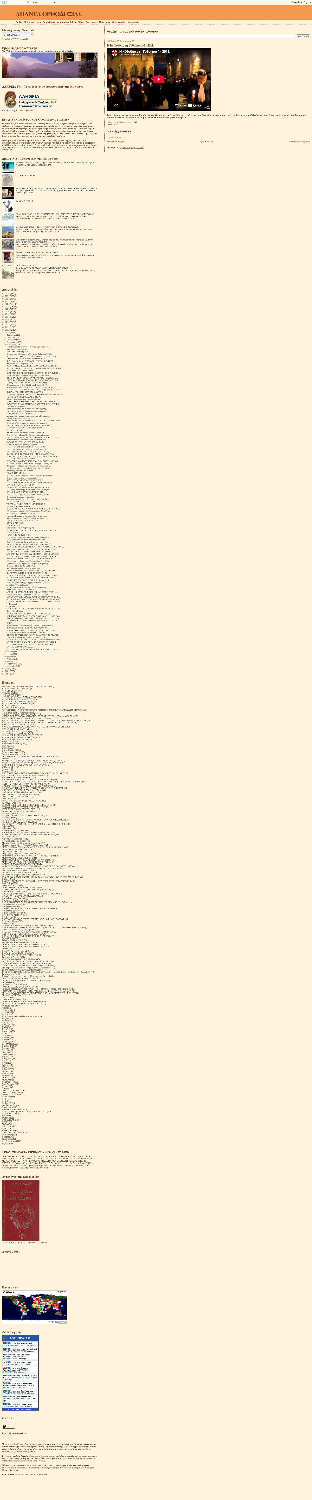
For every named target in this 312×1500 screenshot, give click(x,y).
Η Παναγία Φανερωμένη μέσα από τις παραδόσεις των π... (29, 518)
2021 (7, 307)
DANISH (6, 1037)
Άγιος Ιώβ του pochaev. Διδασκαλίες (18, 701)
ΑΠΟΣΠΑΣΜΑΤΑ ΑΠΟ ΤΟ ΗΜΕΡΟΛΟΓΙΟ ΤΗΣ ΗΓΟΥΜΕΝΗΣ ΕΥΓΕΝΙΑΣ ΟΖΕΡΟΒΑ (38, 722)
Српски (5, 1137)
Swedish (6, 1118)
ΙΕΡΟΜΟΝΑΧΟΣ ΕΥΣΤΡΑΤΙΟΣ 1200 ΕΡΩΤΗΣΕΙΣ (23, 807)
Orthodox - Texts (9, 1092)
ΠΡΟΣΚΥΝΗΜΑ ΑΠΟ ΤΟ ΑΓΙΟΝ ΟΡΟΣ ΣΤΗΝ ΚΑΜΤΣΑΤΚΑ (27, 932)
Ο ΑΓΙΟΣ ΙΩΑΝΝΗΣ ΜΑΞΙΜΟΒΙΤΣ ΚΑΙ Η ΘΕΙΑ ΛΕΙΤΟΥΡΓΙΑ (30, 454)
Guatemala (7, 1054)
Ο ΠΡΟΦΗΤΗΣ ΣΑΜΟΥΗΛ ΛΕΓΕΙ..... (20, 413)
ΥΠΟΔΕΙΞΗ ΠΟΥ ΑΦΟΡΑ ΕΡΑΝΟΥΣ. (21, 459)
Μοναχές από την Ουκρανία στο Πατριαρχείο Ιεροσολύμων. (29, 475)
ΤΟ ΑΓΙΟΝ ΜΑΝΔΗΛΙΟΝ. (16, 473)
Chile (4, 1027)
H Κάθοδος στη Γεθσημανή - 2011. (130, 45)
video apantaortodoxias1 (13, 1133)
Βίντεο (115, 124)
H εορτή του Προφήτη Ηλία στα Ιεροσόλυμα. (23, 568)
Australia (6, 1012)
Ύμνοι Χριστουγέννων (11, 999)
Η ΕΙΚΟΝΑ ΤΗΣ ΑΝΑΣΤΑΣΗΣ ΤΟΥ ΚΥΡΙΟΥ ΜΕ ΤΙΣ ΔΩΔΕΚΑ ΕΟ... (32, 378)
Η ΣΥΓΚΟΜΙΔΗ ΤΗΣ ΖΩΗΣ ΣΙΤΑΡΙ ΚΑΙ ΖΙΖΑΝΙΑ (22, 790)
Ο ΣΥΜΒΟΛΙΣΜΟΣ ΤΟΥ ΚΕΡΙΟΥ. (19, 371)
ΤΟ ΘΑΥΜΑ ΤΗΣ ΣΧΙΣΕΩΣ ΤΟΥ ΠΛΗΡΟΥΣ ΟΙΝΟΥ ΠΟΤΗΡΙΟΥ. (32, 621)
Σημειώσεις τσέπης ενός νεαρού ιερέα (18, 942)
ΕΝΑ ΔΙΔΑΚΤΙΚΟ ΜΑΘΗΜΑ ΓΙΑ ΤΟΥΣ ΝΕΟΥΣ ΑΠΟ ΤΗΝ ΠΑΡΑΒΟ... (33, 404)
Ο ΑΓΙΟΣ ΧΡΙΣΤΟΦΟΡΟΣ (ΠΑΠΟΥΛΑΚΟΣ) (20, 864)
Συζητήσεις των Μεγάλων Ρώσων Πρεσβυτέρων (22, 970)
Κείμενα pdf (7, 828)
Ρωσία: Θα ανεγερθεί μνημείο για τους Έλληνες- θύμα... (28, 468)
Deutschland (7, 1040)
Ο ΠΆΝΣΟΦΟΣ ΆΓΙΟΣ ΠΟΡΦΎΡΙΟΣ (17, 873)
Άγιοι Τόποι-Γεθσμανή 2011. (17, 352)
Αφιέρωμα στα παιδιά (11, 744)
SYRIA (5, 1122)
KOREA (5, 1075)
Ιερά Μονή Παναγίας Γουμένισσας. (19, 471)
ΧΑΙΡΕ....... (10, 623)
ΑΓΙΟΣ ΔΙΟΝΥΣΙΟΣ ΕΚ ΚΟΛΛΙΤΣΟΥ (17, 699)
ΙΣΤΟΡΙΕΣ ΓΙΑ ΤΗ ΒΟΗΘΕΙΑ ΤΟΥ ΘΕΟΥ (19, 809)
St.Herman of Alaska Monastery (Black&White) (24, 428)
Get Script (10, 1409)
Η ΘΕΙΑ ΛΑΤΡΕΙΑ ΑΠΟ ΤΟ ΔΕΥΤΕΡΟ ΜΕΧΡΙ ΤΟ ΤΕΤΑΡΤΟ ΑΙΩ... (32, 549)
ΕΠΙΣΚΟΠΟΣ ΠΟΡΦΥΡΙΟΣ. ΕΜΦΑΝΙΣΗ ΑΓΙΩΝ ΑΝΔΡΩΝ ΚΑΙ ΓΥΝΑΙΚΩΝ (33, 773)
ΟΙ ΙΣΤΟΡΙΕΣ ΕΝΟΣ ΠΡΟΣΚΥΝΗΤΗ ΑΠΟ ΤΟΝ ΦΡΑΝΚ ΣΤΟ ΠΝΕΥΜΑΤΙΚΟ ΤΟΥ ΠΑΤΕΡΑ (40, 877)
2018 (7, 314)
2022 (7, 304)
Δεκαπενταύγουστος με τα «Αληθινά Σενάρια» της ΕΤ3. (28, 494)
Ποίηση (5, 923)
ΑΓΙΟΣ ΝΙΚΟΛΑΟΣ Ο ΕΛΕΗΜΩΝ (16, 703)
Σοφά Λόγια (7, 949)
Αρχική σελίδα (206, 141)
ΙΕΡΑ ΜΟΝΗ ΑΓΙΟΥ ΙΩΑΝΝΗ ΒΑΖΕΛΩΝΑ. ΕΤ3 (24, 492)
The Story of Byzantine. (15, 406)
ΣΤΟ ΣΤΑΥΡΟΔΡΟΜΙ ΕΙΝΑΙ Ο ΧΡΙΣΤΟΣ (19, 959)
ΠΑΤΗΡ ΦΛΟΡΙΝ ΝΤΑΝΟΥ (13, 915)
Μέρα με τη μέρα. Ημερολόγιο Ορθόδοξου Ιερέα (22, 845)
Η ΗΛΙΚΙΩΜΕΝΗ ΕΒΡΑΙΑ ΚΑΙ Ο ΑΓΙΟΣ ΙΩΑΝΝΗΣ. (25, 432)
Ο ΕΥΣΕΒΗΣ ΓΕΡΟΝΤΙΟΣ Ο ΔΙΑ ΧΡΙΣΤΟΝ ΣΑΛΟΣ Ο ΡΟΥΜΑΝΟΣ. (30, 868)
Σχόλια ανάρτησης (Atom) (132, 147)
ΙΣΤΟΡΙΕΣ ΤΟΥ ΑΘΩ (11, 813)
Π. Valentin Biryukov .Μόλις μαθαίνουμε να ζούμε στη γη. (26, 889)
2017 (7, 317)
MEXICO (6, 1080)
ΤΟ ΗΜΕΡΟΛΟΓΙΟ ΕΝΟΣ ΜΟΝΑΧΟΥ (18, 987)
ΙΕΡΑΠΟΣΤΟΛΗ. (9, 803)
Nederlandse (8, 1082)
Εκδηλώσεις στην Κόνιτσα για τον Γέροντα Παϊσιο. (26, 540)
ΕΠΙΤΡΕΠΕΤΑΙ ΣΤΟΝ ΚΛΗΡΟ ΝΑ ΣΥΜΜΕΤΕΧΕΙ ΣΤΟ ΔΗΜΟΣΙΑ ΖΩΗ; (34, 390)
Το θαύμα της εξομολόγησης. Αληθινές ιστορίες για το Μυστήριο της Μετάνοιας (36, 989)
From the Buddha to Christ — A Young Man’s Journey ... (28, 347)
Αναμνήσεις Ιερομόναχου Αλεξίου (16, 712)
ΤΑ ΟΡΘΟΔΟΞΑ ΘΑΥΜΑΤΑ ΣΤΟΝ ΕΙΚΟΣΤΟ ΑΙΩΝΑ (24, 980)
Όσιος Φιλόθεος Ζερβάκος (13, 885)
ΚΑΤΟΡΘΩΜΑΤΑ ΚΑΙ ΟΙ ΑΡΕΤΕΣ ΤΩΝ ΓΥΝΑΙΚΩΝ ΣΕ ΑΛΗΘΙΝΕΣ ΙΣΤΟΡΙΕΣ (34, 824)
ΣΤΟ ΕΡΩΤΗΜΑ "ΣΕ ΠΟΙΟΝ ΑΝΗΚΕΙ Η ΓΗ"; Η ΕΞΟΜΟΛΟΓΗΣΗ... (32, 554)
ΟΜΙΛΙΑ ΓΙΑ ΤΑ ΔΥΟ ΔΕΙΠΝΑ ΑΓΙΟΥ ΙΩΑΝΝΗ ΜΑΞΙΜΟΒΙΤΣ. (29, 425)
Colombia (6, 1031)
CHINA (5, 1029)
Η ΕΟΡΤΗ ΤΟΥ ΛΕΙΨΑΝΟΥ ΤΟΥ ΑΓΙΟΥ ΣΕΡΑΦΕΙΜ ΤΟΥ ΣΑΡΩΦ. (32, 635)
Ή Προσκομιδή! (12, 604)
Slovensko (6, 1116)
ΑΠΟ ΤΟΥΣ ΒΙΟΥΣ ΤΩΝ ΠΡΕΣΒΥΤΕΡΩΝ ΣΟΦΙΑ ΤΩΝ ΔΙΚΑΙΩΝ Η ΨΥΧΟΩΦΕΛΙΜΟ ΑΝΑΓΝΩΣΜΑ (44, 720)
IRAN (4, 1063)
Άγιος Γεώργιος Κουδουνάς (17, 585)
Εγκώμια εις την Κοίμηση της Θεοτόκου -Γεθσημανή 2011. (29, 354)
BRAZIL (5, 1023)
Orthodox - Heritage (11, 1090)
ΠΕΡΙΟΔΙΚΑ (7, 917)
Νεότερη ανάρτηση (115, 141)
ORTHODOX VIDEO (11, 1094)
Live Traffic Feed (20, 1338)
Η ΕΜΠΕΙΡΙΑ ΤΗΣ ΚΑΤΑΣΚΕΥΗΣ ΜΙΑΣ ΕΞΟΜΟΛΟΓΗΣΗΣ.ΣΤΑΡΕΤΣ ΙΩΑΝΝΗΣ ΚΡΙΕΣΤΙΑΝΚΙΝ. (43, 782)
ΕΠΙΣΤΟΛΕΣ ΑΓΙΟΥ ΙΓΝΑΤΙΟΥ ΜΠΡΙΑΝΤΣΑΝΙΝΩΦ (24, 775)
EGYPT (5, 1042)
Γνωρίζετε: (6, 758)
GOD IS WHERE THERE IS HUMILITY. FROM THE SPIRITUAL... (32, 530)
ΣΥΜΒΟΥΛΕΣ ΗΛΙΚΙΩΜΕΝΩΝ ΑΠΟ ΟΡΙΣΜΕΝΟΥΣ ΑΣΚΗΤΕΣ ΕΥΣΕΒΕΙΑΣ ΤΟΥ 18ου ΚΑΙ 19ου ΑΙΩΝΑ (46, 972)
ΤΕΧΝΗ (5, 982)
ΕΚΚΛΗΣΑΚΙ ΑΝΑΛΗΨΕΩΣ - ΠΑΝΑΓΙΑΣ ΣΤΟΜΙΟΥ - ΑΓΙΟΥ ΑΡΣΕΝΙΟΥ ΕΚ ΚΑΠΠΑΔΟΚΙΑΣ (54, 214)
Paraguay (6, 1097)
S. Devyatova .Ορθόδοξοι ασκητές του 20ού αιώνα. (24, 1111)
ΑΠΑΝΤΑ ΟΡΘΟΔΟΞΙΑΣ (49, 13)
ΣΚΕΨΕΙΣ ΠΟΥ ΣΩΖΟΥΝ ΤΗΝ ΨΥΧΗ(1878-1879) (23, 944)
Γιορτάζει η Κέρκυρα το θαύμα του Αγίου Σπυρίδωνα (26, 516)
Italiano (5, 1069)
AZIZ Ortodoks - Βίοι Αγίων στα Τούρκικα (19, 1016)
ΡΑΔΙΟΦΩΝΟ (8, 938)
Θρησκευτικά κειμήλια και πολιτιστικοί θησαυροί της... (27, 409)
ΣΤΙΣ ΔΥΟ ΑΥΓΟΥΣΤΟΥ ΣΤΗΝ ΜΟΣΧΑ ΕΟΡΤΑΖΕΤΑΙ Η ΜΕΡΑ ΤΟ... (33, 616)
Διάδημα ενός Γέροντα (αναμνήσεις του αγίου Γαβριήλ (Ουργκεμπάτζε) (33, 761)
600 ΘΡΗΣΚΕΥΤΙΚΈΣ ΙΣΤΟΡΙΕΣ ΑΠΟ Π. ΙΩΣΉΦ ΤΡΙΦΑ (26, 687)
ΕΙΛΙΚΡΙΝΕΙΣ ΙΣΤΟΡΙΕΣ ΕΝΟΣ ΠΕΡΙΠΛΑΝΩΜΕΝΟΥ (24, 765)
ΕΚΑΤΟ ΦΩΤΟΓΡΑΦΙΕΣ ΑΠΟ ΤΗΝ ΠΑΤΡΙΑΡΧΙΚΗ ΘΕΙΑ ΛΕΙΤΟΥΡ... (33, 380)
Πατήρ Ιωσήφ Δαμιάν (11, 906)
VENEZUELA (8, 1130)
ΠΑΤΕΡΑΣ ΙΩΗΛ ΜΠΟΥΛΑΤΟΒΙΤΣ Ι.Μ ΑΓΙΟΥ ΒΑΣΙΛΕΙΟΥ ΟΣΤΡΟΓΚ (31, 894)
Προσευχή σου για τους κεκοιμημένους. (19, 930)
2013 (7, 327)
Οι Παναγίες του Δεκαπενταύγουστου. (21, 497)
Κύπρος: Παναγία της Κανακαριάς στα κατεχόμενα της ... (28, 542)
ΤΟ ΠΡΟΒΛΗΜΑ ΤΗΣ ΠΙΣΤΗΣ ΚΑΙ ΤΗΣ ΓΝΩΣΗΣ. (26, 504)
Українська (7, 1139)
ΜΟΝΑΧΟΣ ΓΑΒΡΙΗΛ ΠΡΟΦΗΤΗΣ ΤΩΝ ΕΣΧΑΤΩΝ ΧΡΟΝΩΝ (28, 856)
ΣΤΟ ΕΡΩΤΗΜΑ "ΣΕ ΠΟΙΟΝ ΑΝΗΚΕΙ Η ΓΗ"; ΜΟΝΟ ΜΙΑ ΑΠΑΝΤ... (32, 552)
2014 (7, 325)
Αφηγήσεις (6, 741)
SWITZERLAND (9, 1120)
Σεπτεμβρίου (12, 342)
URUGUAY (7, 1126)
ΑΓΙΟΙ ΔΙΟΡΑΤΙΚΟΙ (10, 695)
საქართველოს (9, 1141)
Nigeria (5, 1086)
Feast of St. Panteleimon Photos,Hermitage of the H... (27, 447)
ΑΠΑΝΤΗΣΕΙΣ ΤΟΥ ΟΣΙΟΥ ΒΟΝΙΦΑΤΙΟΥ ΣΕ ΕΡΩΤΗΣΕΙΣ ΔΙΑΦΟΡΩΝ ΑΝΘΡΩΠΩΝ (38, 716)
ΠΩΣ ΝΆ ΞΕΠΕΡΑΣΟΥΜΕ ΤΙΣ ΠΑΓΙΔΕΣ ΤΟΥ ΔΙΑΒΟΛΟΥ (26, 936)
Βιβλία (5, 746)
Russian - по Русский (11, 1109)
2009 (7, 671)
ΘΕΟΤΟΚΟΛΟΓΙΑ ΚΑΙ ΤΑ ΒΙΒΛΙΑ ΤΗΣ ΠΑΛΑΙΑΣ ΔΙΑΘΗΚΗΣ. (30, 644)
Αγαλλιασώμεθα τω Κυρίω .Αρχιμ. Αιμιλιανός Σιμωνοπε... (28, 583)
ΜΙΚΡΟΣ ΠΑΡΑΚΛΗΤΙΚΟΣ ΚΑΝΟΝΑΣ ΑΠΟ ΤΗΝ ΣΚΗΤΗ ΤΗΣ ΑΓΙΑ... (33, 509)
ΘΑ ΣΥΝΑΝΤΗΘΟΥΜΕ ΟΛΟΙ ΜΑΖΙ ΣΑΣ (19, 794)
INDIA (4, 1061)
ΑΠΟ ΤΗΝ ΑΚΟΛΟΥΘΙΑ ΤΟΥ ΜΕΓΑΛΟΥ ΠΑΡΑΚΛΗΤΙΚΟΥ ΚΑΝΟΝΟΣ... (34, 599)
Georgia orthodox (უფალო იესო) (20, 528)
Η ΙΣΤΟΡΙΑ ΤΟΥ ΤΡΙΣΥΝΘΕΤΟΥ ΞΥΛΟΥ (19, 265)
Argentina (6, 1010)
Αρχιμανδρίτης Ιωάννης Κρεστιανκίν (17, 731)
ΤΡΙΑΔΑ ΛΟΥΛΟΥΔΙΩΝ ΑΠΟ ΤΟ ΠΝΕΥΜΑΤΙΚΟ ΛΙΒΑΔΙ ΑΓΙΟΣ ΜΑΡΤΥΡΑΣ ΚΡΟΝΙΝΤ (38, 993)
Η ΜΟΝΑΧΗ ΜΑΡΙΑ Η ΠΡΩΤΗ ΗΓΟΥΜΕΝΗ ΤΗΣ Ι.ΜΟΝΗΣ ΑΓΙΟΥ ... (33, 559)
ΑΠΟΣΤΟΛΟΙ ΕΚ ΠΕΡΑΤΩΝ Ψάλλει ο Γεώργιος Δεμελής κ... (30, 483)
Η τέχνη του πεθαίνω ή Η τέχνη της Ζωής (20, 792)
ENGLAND (7, 1046)
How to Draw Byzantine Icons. (18, 611)
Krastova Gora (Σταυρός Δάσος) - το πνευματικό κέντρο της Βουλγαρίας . (47, 227)
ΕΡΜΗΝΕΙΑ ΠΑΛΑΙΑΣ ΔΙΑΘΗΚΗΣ (16, 777)
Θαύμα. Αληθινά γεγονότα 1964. (16, 796)
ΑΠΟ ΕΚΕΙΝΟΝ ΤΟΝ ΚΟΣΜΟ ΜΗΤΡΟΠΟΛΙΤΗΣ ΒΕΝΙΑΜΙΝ (27, 718)
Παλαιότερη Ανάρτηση (299, 141)
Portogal (6, 1103)
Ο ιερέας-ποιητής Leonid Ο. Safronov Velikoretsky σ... (27, 435)
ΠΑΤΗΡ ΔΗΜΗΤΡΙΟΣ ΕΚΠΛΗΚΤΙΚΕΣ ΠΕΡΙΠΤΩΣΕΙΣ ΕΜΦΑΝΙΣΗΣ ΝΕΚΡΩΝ (35, 902)
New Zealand (8, 1084)
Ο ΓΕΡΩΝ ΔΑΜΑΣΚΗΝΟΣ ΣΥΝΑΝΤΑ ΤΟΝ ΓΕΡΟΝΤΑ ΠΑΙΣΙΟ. (41, 268)
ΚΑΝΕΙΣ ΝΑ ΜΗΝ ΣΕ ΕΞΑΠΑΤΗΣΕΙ (17, 822)
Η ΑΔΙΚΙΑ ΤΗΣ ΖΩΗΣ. (24, 201)
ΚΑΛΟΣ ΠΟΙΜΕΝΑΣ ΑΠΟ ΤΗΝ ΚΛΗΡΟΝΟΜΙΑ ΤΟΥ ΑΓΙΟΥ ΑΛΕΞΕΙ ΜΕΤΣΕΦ (35, 820)
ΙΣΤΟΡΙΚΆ (6, 818)
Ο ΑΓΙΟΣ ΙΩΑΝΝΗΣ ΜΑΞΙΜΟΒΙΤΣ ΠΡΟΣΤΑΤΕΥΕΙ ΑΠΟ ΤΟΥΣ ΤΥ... (33, 437)
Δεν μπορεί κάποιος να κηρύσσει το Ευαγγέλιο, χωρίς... (28, 452)
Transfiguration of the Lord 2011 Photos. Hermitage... (27, 383)
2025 (7, 296)
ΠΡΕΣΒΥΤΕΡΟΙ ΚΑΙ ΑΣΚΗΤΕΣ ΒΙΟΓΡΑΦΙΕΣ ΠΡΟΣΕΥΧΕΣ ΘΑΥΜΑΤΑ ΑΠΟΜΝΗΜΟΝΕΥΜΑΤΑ (42, 928)
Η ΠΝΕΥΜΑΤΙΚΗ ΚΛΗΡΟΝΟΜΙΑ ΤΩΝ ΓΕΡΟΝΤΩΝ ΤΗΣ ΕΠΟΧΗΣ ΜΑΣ (32, 788)
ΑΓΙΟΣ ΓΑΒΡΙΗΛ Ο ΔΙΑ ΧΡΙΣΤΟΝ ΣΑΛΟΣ (19, 697)
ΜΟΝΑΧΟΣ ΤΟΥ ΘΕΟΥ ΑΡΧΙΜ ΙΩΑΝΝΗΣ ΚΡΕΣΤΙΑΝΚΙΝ (26, 862)
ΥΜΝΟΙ (5, 997)
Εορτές (5, 769)
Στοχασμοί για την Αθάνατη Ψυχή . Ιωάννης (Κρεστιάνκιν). (27, 968)
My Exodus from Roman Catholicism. (21, 513)
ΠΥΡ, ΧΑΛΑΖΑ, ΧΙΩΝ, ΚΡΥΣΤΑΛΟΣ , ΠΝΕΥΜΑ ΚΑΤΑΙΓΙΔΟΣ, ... (31, 361)
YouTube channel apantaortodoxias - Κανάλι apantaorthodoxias (37, 51)
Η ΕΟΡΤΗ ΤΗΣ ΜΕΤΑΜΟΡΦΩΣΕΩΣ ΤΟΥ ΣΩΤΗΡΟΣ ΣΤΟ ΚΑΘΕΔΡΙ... (34, 421)
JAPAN (5, 1071)
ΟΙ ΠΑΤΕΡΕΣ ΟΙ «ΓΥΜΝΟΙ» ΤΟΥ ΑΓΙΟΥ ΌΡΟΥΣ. (26, 632)
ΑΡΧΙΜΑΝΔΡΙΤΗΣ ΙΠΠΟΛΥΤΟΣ (15, 729)
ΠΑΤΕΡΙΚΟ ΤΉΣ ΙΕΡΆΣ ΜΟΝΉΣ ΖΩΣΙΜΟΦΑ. (21, 896)
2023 (7, 301)
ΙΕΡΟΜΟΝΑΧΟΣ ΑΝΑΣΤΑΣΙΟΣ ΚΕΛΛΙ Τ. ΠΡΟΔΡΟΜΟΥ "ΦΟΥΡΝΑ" (33, 597)
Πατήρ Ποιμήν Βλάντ (11, 911)
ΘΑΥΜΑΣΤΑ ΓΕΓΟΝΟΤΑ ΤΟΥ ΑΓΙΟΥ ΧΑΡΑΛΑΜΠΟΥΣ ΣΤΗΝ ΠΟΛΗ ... (34, 618)
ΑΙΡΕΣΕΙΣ (6, 706)
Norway (5, 1088)
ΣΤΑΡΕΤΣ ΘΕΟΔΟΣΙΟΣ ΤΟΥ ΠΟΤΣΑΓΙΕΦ (20, 955)
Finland (5, 1052)
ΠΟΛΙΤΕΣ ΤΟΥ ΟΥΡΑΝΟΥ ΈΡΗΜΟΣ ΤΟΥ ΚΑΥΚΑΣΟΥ (25, 925)
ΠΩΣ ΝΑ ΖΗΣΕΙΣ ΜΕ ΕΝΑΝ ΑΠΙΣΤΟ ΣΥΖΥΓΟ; (22, 934)
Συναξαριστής (8, 974)
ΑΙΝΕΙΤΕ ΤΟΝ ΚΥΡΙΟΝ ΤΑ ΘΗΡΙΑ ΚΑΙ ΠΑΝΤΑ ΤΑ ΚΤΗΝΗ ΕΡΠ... (31, 642)
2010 (7, 668)
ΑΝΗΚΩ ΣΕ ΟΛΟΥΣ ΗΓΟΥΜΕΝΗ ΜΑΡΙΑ (19, 714)
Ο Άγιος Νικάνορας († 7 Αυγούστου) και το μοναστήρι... (27, 594)
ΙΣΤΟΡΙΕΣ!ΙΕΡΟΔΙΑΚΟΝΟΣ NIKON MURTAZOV (22, 815)
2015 (7, 322)
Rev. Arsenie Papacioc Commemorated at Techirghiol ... (28, 466)
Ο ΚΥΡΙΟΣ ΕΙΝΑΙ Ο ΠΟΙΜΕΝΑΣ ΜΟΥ (18, 870)
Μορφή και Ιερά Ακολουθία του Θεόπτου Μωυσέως (26, 587)
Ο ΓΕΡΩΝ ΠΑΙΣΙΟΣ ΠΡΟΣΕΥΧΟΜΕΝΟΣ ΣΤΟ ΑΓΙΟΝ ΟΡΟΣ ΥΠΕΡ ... (34, 602)
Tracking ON (29, 1409)
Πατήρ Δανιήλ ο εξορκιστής (14, 900)
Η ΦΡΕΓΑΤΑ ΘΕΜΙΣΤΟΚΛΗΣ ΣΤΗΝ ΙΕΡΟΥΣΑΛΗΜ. (26, 573)
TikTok (5, 1124)
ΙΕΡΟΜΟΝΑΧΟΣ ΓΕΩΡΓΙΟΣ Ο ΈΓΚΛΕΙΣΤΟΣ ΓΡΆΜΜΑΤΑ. (27, 805)
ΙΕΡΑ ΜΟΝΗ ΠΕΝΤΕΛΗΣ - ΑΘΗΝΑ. (20, 485)
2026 (7, 294)
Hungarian (7, 1059)
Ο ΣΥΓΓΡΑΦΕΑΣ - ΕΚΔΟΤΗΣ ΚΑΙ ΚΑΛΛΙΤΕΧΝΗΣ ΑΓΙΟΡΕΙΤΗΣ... (32, 366)
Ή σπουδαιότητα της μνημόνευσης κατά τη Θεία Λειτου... (28, 375)
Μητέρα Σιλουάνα (9, 851)
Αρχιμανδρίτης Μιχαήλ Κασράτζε (16, 733)
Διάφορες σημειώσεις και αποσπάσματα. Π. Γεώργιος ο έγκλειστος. (31, 763)
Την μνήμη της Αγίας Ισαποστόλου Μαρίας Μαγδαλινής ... (28, 537)
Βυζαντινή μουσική (10, 752)
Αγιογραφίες (7, 693)
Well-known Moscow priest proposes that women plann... (28, 423)
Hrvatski (5, 1056)
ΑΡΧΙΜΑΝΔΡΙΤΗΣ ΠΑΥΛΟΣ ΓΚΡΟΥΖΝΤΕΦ (20, 735)
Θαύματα (6, 799)
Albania (5, 1008)
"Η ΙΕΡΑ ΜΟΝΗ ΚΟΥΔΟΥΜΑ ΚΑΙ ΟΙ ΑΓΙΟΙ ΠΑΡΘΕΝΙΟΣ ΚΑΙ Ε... (31, 578)
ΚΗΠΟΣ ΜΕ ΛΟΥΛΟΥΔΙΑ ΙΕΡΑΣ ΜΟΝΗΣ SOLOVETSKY (26, 832)
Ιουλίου (10, 652)
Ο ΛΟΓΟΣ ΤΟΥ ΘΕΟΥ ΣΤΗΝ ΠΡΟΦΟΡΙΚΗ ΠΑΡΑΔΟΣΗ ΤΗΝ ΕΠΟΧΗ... (35, 547)
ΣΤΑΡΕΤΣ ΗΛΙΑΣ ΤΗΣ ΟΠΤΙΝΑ (15, 953)
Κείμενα (5, 826)
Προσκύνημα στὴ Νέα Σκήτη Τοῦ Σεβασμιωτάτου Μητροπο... (30, 625)
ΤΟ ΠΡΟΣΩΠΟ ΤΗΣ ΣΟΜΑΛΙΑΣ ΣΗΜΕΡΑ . (23, 397)
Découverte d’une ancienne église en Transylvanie (26, 440)
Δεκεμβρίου (11, 335)
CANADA (6, 1025)
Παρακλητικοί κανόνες (11, 892)
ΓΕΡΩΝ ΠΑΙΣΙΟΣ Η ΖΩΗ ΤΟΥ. (18, 535)
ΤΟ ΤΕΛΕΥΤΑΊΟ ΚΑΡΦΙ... (26, 175)
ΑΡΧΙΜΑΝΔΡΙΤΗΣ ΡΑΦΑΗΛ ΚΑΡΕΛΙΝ (18, 737)
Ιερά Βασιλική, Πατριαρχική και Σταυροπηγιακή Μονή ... (28, 564)
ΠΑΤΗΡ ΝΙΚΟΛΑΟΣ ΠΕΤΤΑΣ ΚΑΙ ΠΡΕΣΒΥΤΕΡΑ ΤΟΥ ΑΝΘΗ (28, 908)
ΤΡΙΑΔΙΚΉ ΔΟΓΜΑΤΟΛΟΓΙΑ (14, 995)
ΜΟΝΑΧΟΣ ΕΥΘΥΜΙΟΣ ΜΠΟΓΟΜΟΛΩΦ (19, 858)
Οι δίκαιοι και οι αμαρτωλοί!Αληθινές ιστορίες (21, 875)
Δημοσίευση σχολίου (115, 137)
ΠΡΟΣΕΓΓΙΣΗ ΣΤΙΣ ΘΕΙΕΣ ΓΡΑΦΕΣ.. (21, 566)
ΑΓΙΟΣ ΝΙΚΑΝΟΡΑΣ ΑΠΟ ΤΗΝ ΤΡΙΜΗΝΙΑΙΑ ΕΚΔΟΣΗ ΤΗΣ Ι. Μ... (32, 592)
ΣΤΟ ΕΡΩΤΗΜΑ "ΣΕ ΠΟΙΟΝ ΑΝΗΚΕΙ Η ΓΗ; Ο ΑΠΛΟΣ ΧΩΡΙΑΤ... (31, 556)
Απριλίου (10, 659)
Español (5, 1048)
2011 (7, 332)
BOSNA (5, 1021)
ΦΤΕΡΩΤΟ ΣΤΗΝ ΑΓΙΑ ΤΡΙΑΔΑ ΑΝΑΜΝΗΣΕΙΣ (22, 1001)
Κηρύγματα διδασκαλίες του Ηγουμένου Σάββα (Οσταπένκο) (28, 834)
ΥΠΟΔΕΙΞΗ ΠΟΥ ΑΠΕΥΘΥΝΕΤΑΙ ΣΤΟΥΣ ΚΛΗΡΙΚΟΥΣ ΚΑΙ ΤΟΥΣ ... (33, 461)
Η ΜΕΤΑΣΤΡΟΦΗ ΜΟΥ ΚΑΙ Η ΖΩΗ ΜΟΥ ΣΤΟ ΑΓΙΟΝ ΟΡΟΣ (27, 786)
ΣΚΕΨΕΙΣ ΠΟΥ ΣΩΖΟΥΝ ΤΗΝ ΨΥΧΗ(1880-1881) (23, 947)
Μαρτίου (10, 661)
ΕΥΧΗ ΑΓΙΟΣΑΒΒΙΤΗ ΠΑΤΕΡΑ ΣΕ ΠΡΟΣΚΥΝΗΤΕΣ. (37, 253)
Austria (5, 1014)
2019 (7, 312)
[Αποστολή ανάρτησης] (134, 122)
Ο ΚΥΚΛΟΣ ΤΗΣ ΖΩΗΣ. (16, 430)
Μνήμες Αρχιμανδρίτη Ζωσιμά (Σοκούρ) (19, 854)
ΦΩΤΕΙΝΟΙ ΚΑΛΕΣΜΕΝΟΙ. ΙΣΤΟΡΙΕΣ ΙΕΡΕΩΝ (22, 1004)
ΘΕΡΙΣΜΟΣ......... (13, 606)
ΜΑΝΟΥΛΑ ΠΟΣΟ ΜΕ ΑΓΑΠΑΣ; (18, 506)
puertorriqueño (8, 1105)
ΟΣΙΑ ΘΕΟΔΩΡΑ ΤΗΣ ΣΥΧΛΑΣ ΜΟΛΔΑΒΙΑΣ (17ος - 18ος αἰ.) (30, 571)
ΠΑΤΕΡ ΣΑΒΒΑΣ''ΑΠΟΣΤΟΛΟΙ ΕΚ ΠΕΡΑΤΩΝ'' (24, 480)
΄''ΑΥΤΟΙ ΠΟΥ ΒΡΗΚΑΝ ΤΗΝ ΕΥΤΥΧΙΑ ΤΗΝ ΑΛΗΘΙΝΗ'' (28, 580)
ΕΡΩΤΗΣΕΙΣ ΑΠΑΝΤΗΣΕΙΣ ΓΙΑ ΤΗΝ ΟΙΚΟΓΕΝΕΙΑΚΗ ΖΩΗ (27, 780)
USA (4, 1128)
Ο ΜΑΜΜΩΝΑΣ (12, 532)
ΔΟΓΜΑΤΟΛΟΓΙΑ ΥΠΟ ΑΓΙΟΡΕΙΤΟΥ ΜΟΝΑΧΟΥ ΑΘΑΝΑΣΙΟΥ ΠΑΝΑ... (34, 368)
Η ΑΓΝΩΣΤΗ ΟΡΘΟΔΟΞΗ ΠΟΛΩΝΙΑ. (21, 590)
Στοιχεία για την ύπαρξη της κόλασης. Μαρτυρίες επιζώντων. (28, 961)
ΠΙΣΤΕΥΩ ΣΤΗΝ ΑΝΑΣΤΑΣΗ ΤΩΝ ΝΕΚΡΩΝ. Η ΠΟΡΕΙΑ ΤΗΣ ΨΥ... (32, 356)
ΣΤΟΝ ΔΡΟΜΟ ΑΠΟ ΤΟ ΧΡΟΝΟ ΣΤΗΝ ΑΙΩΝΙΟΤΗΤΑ (24, 963)
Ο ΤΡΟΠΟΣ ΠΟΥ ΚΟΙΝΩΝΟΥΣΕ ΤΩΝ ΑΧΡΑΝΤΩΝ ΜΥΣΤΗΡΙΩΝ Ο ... (34, 640)
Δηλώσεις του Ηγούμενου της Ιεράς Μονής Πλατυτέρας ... (28, 416)
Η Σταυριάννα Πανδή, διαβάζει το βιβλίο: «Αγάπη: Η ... (27, 628)
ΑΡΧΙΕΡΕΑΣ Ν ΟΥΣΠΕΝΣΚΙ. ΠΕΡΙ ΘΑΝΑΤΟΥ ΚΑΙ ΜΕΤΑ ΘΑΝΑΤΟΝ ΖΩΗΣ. (34, 727)
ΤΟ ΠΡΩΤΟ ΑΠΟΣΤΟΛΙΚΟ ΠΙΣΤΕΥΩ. (21, 502)
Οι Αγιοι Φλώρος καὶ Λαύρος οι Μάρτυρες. (22, 445)
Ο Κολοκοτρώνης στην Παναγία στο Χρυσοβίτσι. (25, 478)
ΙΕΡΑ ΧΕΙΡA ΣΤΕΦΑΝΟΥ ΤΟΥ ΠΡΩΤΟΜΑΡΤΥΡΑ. (26, 637)
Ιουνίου (10, 654)
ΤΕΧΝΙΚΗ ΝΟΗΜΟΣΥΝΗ (13, 985)
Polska (5, 1101)
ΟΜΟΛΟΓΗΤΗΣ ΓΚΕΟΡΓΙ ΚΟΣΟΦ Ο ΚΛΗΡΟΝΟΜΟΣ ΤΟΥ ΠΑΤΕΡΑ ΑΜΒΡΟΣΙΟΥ (37, 881)
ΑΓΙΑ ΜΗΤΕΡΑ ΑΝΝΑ (11, 691)
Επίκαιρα (6, 771)
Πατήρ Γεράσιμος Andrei (13, 898)
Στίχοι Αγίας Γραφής (11, 957)
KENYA (5, 1073)
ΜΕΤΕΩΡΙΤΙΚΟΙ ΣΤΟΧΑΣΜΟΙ (14, 849)
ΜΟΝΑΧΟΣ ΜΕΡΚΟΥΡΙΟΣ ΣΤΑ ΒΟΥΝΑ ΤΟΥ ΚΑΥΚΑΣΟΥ (26, 860)
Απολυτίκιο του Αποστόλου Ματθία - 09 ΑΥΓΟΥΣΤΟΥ (27, 544)
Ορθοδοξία (7, 883)
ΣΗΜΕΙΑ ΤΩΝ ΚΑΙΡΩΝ (12, 940)
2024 (7, 299)
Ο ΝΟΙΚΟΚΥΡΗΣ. (13, 525)
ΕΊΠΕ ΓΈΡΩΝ (8, 767)
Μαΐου (9, 656)
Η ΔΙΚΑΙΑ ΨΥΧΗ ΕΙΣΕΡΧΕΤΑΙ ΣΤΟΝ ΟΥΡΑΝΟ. (24, 392)
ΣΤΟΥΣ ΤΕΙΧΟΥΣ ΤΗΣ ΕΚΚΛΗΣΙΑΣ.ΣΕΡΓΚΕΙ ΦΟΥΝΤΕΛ (26, 966)
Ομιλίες (5, 879)
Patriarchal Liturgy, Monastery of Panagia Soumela (26, 449)
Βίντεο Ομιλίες (8, 750)
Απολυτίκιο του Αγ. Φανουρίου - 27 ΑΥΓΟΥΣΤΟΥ (25, 359)
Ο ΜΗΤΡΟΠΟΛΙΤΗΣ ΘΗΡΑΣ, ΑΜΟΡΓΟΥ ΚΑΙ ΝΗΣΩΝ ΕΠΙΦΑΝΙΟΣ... (33, 649)
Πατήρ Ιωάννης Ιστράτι (12, 904)
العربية (4, 1143)
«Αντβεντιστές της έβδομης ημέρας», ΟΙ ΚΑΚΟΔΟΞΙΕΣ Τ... (29, 487)
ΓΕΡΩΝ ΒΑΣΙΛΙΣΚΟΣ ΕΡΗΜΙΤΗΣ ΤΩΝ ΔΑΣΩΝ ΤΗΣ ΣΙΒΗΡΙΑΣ (29, 756)
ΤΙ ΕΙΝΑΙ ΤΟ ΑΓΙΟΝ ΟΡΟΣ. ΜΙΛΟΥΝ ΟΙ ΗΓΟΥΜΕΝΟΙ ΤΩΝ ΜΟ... (32, 575)
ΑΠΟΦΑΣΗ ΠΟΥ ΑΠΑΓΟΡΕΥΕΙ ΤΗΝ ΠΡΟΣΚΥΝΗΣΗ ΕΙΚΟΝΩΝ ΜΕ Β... (34, 394)
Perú (4, 1099)
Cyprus (5, 1033)
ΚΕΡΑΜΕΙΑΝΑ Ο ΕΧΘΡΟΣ (13, 830)
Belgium (5, 1018)
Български (7, 1135)
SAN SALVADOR (9, 1114)
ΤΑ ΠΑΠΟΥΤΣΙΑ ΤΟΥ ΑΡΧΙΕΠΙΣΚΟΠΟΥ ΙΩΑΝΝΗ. (26, 442)
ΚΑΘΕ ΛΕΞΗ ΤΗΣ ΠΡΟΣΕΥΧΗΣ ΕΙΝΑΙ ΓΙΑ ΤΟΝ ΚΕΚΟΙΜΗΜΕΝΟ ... (33, 373)
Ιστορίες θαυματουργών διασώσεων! (18, 811)
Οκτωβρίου (11, 340)
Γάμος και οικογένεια (11, 754)
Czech (5, 1035)
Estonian (6, 1050)
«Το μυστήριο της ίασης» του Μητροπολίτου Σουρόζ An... (28, 490)
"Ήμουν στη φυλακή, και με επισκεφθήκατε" (23, 399)
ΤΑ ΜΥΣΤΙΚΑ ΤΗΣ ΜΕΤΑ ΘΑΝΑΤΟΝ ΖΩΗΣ (20, 978)
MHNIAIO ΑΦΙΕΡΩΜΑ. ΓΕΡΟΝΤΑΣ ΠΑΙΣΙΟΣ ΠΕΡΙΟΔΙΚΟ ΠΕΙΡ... (32, 630)
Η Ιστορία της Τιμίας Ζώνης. (17, 349)
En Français (7, 1044)
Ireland (5, 1065)
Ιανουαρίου (11, 666)
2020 (7, 309)
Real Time (19, 1409)
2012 (7, 330)
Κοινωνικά (6, 837)
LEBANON (7, 1078)
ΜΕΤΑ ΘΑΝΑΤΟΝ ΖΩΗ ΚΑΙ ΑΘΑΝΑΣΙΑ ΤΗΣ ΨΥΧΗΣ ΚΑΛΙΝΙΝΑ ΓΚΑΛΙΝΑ (33, 847)
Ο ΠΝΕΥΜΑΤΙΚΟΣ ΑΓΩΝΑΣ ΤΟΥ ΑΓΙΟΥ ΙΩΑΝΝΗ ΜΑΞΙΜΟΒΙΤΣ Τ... (33, 456)
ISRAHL (5, 1067)
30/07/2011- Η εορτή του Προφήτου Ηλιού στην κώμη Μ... (29, 613)
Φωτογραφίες (8, 1006)
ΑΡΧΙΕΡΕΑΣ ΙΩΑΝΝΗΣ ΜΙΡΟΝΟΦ (17, 725)
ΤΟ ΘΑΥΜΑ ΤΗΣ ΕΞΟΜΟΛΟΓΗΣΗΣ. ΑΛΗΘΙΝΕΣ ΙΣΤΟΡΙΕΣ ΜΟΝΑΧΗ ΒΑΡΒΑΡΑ (36, 991)
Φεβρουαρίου (12, 664)
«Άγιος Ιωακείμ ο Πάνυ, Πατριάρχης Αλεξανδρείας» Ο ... (28, 411)
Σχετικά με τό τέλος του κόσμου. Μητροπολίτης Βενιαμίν (26, 976)
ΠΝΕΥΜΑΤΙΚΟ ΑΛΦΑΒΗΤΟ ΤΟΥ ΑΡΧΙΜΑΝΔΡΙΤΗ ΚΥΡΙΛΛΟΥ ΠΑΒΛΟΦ (33, 919)
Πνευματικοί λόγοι (10, 921)
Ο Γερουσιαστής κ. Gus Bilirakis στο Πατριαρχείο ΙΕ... (27, 385)
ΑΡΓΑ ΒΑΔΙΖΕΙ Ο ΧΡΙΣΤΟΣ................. (21, 647)
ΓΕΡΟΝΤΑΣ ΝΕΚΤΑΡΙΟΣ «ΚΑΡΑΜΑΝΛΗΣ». (23, 521)
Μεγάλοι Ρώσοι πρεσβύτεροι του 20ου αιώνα (21, 843)
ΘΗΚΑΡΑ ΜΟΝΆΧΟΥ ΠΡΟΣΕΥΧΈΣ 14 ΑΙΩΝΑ (22, 801)
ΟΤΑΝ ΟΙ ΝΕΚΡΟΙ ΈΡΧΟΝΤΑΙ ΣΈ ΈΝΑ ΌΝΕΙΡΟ (22, 887)
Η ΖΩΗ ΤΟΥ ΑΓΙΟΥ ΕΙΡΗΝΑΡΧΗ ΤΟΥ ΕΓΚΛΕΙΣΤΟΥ (24, 784)
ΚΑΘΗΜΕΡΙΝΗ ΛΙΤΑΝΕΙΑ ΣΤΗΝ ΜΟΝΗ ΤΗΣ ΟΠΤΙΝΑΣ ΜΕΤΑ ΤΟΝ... (33, 609)
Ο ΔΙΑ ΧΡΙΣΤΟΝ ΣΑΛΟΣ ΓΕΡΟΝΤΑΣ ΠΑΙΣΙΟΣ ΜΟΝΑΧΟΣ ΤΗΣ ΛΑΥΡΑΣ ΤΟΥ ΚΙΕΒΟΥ (38, 866)
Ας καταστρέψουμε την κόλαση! (15, 739)
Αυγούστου (11, 345)
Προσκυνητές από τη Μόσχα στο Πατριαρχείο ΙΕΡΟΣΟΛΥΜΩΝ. (31, 387)
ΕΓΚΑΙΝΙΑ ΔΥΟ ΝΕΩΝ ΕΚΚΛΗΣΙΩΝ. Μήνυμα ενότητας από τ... (30, 464)
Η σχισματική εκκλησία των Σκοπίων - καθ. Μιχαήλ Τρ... (28, 499)
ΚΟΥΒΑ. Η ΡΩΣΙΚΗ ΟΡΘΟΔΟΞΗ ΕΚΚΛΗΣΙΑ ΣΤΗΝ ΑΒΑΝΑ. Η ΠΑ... (33, 402)
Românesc (7, 1107)
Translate (24, 39)
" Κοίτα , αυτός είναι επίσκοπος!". (19, 418)
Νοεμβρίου (11, 337)
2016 (7, 319)
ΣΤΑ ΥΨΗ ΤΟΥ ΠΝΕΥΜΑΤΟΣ (14, 951)
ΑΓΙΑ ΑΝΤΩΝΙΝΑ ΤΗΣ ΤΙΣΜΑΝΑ (16, 689)
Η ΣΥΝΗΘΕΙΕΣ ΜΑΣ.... (15, 523)
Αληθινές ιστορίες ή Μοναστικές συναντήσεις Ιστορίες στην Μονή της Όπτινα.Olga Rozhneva (42, 710)
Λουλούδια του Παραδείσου (14, 841)
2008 (7, 674)
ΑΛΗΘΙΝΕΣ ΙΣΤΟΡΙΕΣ (11, 708)
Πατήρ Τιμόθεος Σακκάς (12, 913)
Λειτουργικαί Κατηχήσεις (12, 839)
